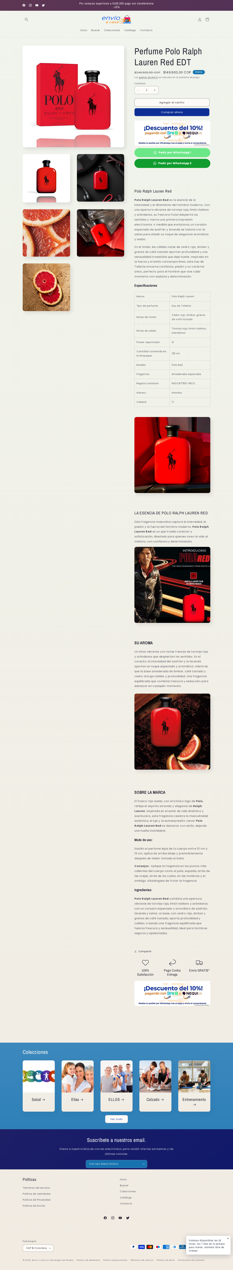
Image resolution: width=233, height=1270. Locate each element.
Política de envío (166, 1260)
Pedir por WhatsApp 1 (175, 152)
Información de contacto (191, 1260)
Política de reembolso (37, 1194)
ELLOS (114, 1099)
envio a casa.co (40, 1260)
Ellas (75, 1099)
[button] (26, 19)
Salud (36, 1099)
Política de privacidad (115, 1260)
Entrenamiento (194, 1099)
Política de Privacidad (36, 1199)
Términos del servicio (36, 1188)
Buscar (124, 1185)
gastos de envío (148, 77)
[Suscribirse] (143, 1164)
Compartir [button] (144, 951)
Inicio (123, 1179)
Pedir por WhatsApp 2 (175, 163)
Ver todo (116, 1119)
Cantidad (139, 83)
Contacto (126, 1203)
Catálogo (126, 1197)
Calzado (153, 1099)
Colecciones (128, 1191)
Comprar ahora (172, 112)
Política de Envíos (34, 1205)
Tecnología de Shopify (61, 1260)
